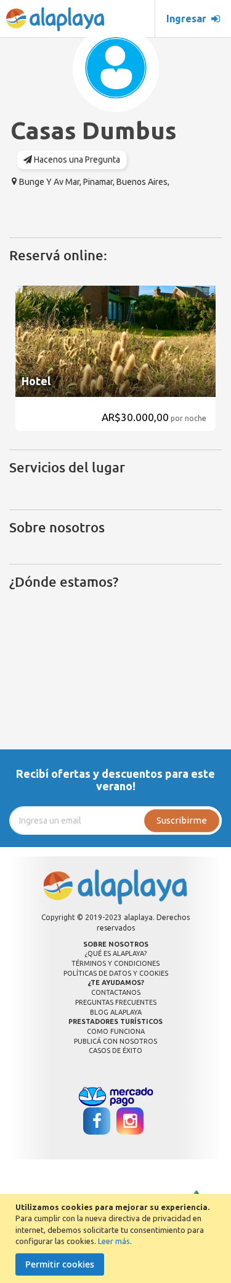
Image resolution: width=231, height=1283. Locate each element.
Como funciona (116, 1031)
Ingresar (188, 18)
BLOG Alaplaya (116, 1012)
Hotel (36, 381)
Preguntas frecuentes (115, 1002)
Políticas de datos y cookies (115, 973)
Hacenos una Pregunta (76, 159)
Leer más (114, 1241)
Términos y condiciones (115, 963)
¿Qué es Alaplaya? (115, 953)
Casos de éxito (115, 1050)
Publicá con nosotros (115, 1041)
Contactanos (115, 992)
